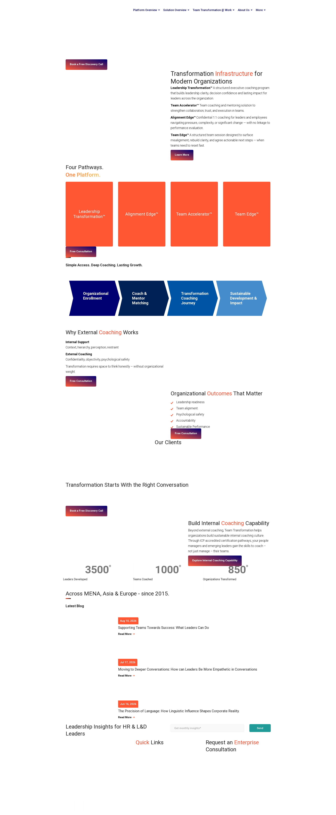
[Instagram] (70, 806)
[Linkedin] (79, 806)
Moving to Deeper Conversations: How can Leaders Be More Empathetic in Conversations (187, 669)
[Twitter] (88, 806)
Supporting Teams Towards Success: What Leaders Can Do (163, 628)
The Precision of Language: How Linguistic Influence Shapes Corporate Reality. (178, 711)
